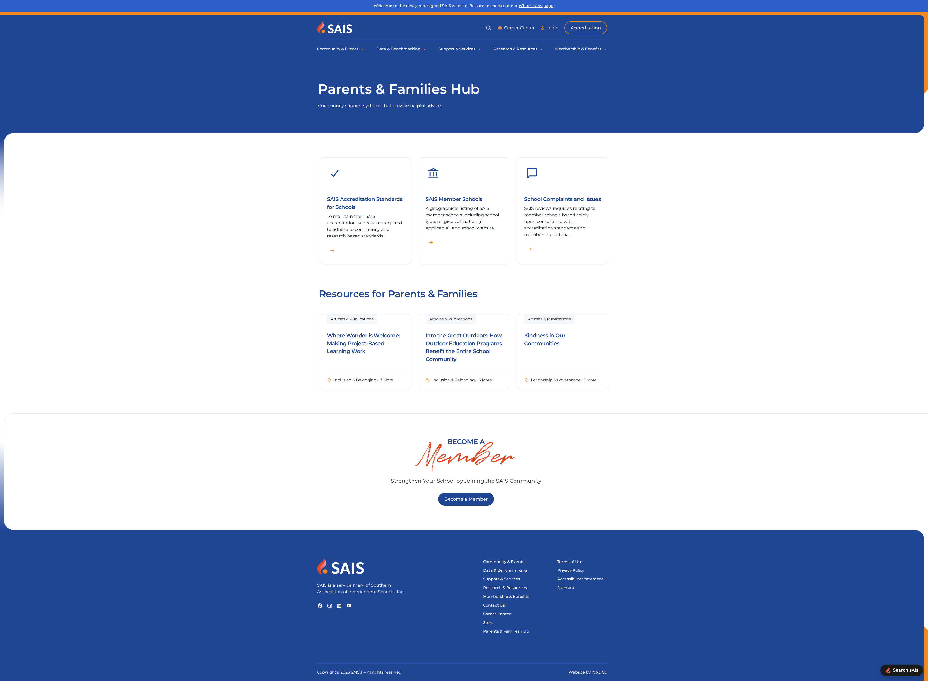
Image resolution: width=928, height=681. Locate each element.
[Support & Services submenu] (479, 49)
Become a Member (466, 499)
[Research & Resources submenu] (541, 49)
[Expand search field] (489, 28)
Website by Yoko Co (588, 672)
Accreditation (586, 27)
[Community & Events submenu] (362, 49)
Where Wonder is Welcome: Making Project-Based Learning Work (363, 343)
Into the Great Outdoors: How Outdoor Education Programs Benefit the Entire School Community (464, 347)
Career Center (519, 27)
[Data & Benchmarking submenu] (424, 49)
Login (552, 27)
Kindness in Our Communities (544, 339)
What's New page (536, 5)
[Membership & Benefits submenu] (605, 49)
